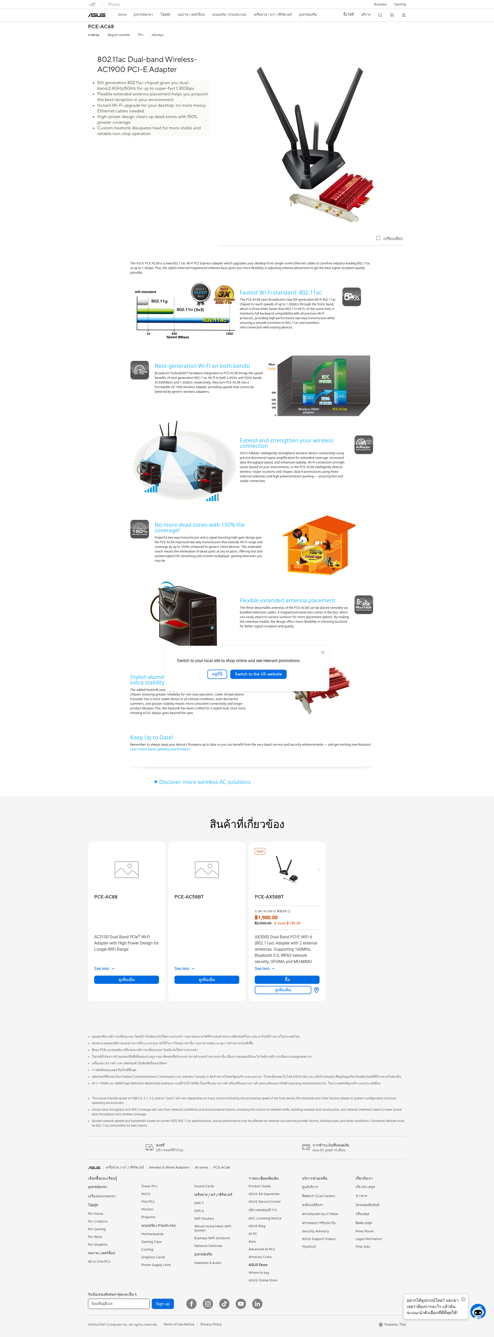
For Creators (98, 1221)
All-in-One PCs (99, 1262)
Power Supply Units (156, 1265)
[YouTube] (241, 1304)
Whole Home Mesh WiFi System (212, 1228)
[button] (400, 4)
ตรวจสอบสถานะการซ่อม (320, 1214)
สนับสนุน (157, 35)
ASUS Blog (257, 1226)
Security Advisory (315, 1231)
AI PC (253, 1234)
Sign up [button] (163, 1303)
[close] (323, 652)
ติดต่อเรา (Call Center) (318, 1196)
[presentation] (316, 990)
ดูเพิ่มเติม (127, 979)
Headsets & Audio (207, 1263)
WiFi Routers (204, 1219)
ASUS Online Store (263, 1280)
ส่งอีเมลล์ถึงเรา (312, 1205)
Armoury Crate (260, 1257)
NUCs (146, 1194)
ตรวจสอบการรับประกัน (319, 1223)
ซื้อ (287, 979)
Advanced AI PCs (262, 1249)
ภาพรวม (93, 35)
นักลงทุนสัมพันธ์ (367, 1205)
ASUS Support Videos (319, 1239)
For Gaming (97, 1229)
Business (380, 4)
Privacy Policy (211, 1324)
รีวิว (140, 35)
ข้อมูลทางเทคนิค (119, 35)
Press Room (365, 1231)
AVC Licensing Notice (265, 1218)
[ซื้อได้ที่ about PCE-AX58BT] (315, 990)
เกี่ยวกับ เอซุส (365, 1187)
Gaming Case (151, 1242)
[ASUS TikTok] (224, 1304)
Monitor (147, 1209)
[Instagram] (208, 1304)
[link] (96, 15)
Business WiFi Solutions (212, 1238)
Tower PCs (149, 1186)
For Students (98, 1245)
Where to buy (259, 1273)
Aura (252, 1242)
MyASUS (309, 1247)
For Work (95, 1237)
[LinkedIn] (257, 1304)
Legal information (369, 1239)
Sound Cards (204, 1186)
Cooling (147, 1249)
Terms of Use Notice (179, 1324)
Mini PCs (148, 1202)
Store (122, 15)
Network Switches (208, 1246)
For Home (95, 1214)
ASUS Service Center (265, 1202)
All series (201, 1167)
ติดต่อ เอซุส (364, 1223)
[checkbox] (389, 239)
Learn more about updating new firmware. (160, 749)
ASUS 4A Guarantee (264, 1194)
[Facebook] (191, 1304)
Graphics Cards (153, 1257)
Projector (148, 1217)
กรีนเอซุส (362, 1214)
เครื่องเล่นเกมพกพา (102, 1196)
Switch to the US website (258, 674)
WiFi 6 (199, 1211)
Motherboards (152, 1234)
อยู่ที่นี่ (217, 674)
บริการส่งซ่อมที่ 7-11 (263, 1210)
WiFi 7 (199, 1203)
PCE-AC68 (101, 27)
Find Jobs (363, 1247)
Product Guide (260, 1186)
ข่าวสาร (361, 1196)
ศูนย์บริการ (310, 1187)
